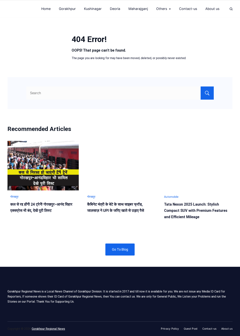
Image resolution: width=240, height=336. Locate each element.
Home (46, 9)
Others (161, 9)
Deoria (115, 9)
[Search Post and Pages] (231, 9)
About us (212, 9)
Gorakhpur (67, 9)
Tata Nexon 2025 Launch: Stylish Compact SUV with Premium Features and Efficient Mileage (195, 210)
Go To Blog (120, 249)
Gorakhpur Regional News (48, 329)
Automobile (171, 196)
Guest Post (191, 328)
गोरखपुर (14, 196)
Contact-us (188, 9)
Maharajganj (138, 9)
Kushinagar (93, 9)
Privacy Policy (170, 328)
